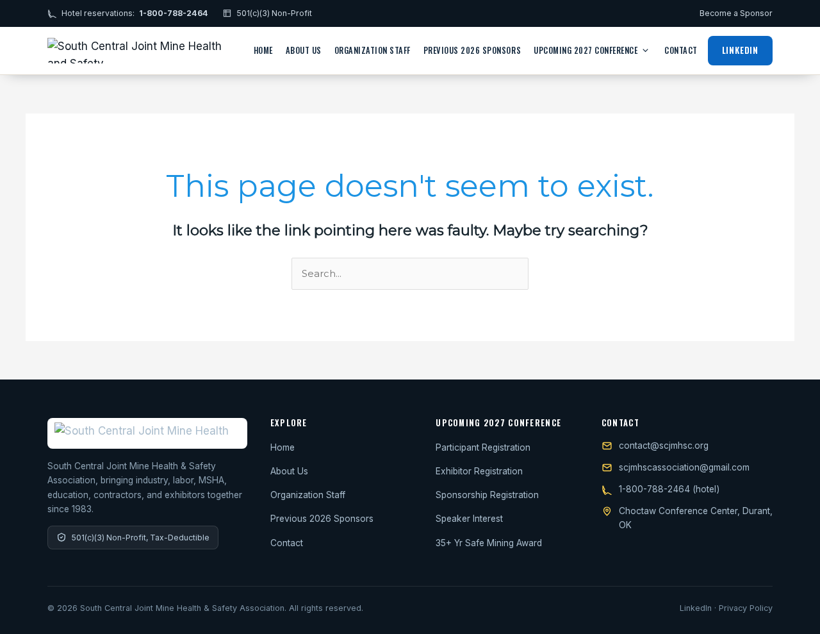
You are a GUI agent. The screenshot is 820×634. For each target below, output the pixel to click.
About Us (304, 50)
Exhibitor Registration (479, 471)
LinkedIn (740, 50)
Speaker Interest (469, 518)
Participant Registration (483, 447)
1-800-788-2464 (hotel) (669, 489)
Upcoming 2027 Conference (585, 50)
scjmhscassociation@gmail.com (684, 467)
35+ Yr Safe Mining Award (489, 543)
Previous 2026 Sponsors (472, 50)
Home (263, 50)
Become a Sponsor (736, 13)
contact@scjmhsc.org (664, 445)
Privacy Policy (746, 608)
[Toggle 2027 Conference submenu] (645, 50)
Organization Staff (372, 50)
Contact (681, 50)
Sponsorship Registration (487, 495)
